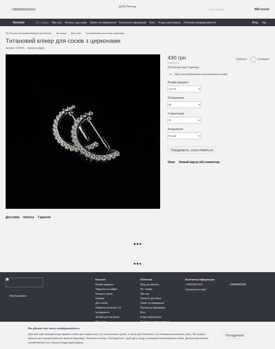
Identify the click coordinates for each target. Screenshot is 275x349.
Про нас (57, 22)
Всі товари (42, 22)
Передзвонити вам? (196, 289)
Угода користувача (169, 22)
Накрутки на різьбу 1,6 (108, 307)
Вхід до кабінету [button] (149, 284)
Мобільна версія (18, 296)
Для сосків (101, 303)
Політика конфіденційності (200, 22)
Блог (152, 22)
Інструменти (102, 312)
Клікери (99, 298)
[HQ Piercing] (24, 282)
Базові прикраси (104, 284)
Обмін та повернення (103, 22)
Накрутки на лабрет (106, 289)
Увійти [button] (177, 74)
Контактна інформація (132, 22)
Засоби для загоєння (107, 317)
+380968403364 (23, 9)
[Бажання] (234, 22)
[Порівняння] (241, 22)
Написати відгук (35, 48)
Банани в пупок (104, 293)
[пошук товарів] (240, 9)
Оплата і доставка (76, 22)
